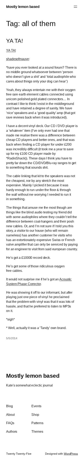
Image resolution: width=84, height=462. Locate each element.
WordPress (71, 453)
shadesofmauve (17, 59)
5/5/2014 (11, 338)
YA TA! (14, 41)
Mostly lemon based (22, 6)
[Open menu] (75, 6)
